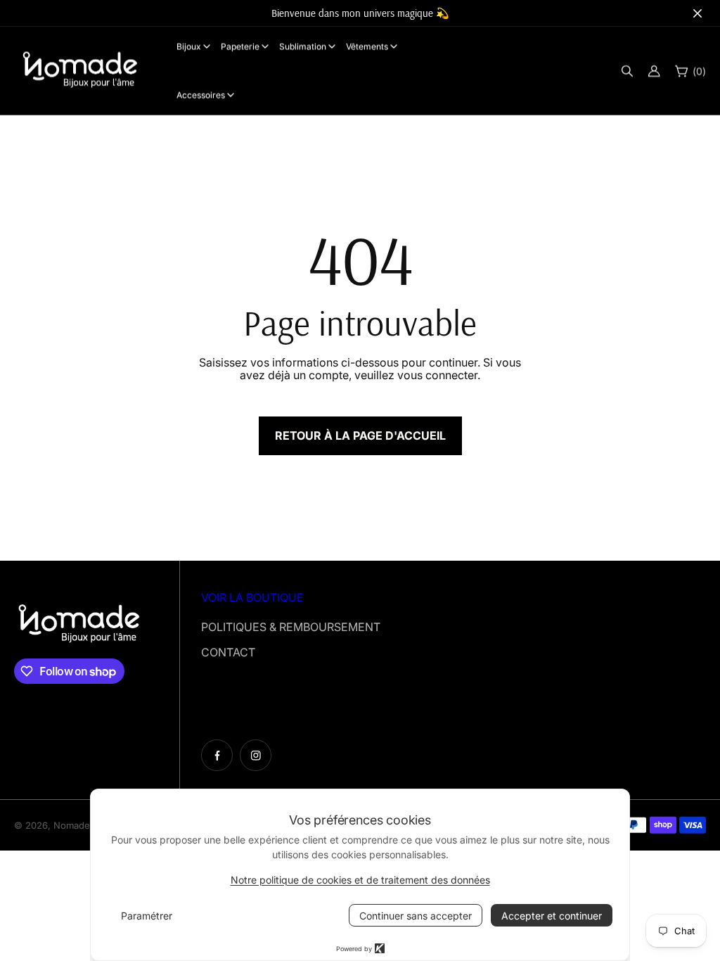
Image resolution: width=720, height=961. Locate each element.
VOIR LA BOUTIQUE (252, 597)
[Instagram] (255, 755)
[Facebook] (217, 755)
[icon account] (653, 70)
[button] (626, 70)
